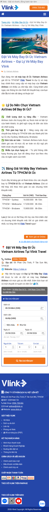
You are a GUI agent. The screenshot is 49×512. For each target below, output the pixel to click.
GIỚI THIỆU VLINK (8, 416)
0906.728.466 (38, 7)
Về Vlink (6, 420)
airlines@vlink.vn (16, 406)
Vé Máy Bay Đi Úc (20, 22)
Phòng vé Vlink (9, 429)
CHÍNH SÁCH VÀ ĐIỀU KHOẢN (13, 457)
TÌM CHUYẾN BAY (25, 361)
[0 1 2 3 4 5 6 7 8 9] (24, 347)
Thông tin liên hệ (10, 452)
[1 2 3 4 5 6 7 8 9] (10, 347)
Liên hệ (6, 426)
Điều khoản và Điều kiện (12, 464)
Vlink (22, 80)
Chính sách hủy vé (10, 467)
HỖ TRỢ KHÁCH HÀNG (10, 438)
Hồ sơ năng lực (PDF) (13, 433)
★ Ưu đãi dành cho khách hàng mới (33, 242)
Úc (5, 71)
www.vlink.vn (16, 409)
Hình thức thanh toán (12, 443)
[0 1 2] (39, 347)
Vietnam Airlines (12, 71)
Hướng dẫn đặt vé (10, 449)
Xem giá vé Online (36, 237)
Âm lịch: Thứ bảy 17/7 (11, 337)
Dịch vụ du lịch (9, 423)
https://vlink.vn (20, 269)
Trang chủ (5, 22)
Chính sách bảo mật (11, 461)
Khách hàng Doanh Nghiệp (14, 446)
